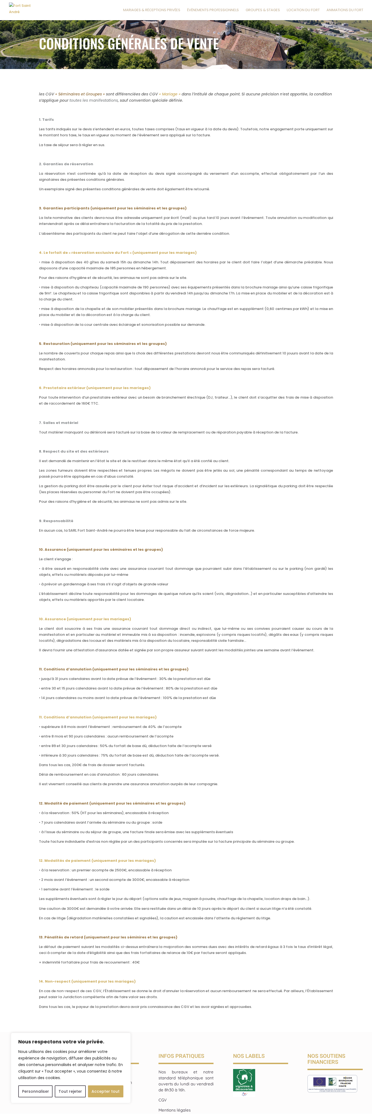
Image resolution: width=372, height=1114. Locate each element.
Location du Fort (303, 10)
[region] (71, 1068)
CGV (162, 1100)
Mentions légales (174, 1110)
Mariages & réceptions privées (151, 10)
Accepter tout (106, 1091)
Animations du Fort (345, 10)
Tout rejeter (70, 1091)
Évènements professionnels (213, 10)
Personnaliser (35, 1091)
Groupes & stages (263, 10)
